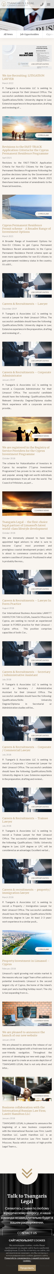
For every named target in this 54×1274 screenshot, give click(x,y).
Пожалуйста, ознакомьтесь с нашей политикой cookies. (27, 1259)
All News (8, 34)
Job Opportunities (29, 34)
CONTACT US (27, 1233)
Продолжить (27, 1267)
